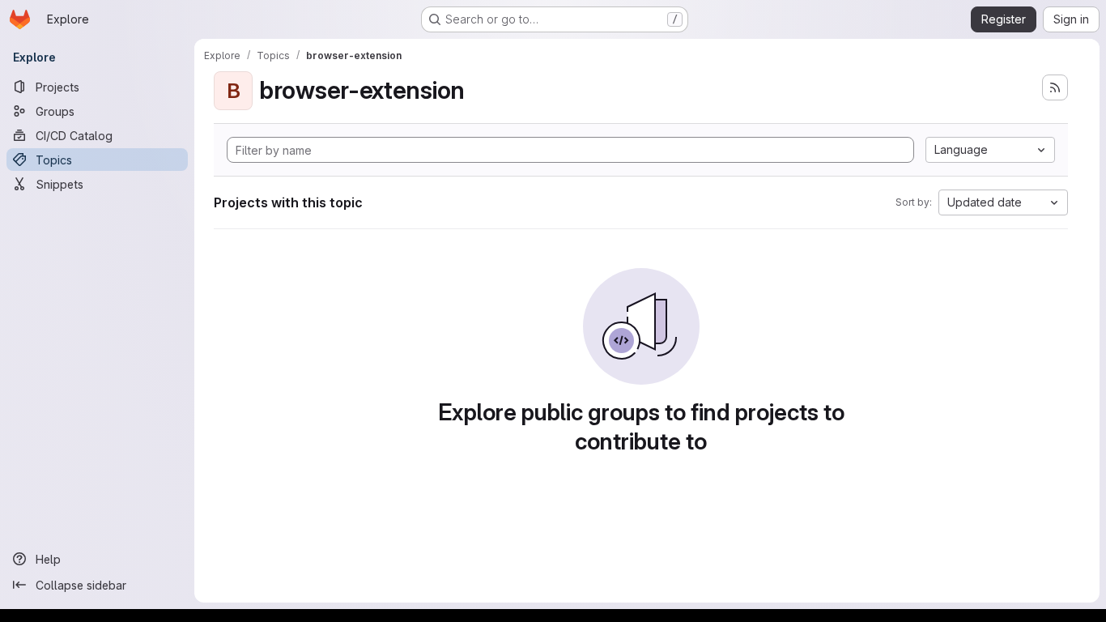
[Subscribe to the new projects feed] (1055, 87)
